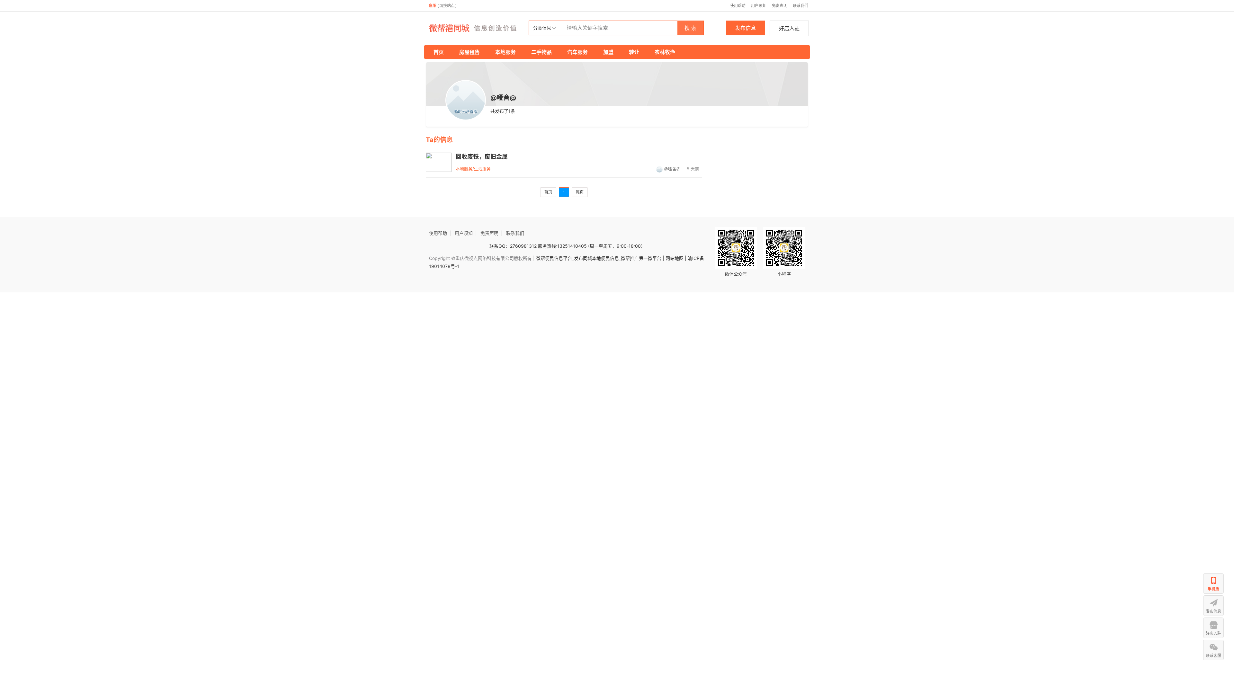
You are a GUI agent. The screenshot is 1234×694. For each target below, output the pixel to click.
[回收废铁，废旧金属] (439, 162)
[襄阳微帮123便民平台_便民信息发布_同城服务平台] (477, 28)
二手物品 (541, 52)
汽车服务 (577, 52)
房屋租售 (469, 52)
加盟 (608, 52)
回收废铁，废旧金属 (482, 157)
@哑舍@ (672, 168)
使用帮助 (738, 5)
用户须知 (758, 5)
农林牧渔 (665, 52)
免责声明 (779, 5)
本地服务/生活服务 (473, 168)
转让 (634, 52)
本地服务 (505, 52)
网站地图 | (676, 258)
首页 (439, 52)
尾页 (580, 192)
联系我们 (800, 5)
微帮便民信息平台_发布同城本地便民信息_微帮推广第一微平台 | (599, 258)
